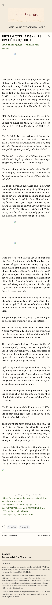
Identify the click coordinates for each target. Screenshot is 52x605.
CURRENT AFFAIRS (26, 27)
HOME (11, 27)
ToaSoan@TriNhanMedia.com (16, 557)
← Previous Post (10, 535)
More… (43, 27)
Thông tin (24, 527)
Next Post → (44, 535)
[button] (48, 36)
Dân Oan (12, 527)
